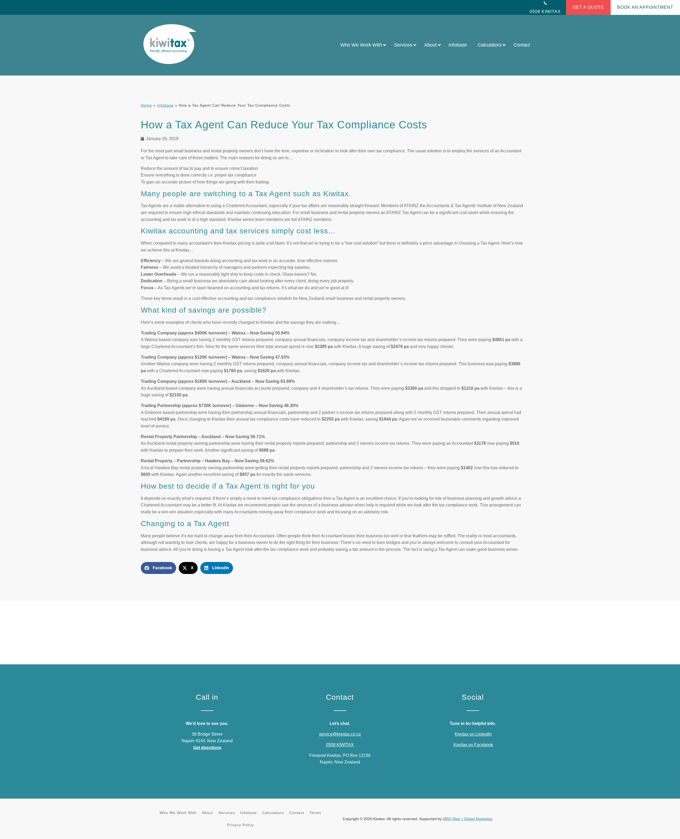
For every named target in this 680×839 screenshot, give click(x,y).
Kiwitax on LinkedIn (473, 734)
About (207, 813)
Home (146, 105)
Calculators (273, 813)
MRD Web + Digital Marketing (467, 819)
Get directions (207, 747)
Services (226, 813)
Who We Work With (178, 813)
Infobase (165, 105)
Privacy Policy (240, 825)
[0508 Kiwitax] (545, 3)
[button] (158, 568)
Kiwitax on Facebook (473, 744)
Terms (315, 813)
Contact (296, 813)
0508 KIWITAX (340, 744)
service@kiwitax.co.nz (340, 734)
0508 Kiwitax (545, 11)
